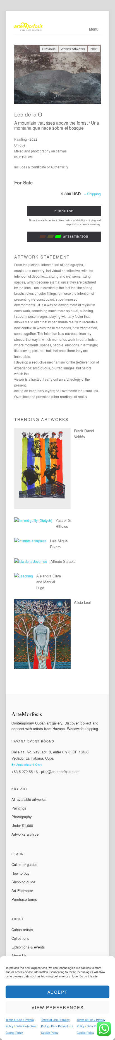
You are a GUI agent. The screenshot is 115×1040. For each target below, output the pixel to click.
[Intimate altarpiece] (30, 540)
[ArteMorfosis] (57, 27)
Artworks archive (25, 834)
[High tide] (42, 507)
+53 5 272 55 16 (24, 771)
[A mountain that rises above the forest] (57, 74)
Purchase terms (24, 899)
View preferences (58, 1007)
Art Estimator (22, 890)
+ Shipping (92, 193)
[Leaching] (23, 575)
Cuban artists (22, 929)
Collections (20, 938)
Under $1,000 (22, 825)
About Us (19, 955)
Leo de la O (28, 114)
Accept (57, 992)
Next (93, 48)
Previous (49, 48)
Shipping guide (23, 881)
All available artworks (28, 799)
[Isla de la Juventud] (30, 561)
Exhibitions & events (28, 947)
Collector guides (24, 864)
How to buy (20, 873)
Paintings (19, 808)
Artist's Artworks (73, 48)
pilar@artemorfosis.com (60, 771)
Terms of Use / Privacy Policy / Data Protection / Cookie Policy (21, 1026)
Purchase (63, 211)
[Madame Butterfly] (42, 667)
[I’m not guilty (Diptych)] (33, 520)
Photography (21, 816)
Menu (94, 29)
